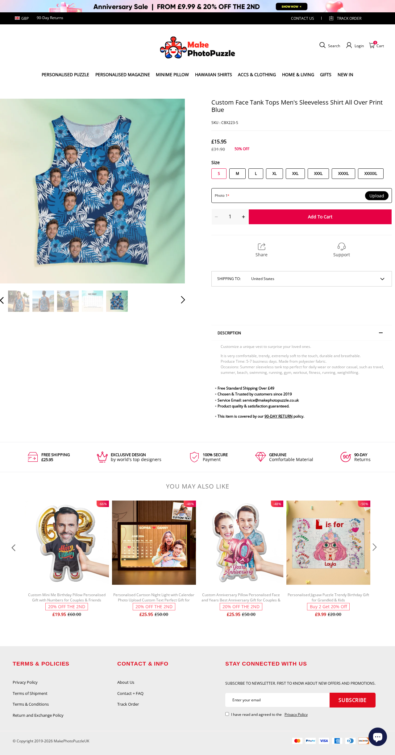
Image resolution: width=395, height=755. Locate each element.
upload (376, 196)
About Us (125, 682)
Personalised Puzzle (65, 74)
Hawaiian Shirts (213, 74)
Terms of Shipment (30, 693)
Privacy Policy (25, 682)
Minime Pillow (172, 74)
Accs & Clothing (257, 74)
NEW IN (345, 74)
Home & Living (298, 74)
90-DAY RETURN (278, 416)
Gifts (325, 74)
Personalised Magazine (122, 74)
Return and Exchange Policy (38, 715)
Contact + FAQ (130, 693)
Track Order (349, 18)
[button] (14, 190)
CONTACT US (302, 18)
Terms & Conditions (31, 704)
